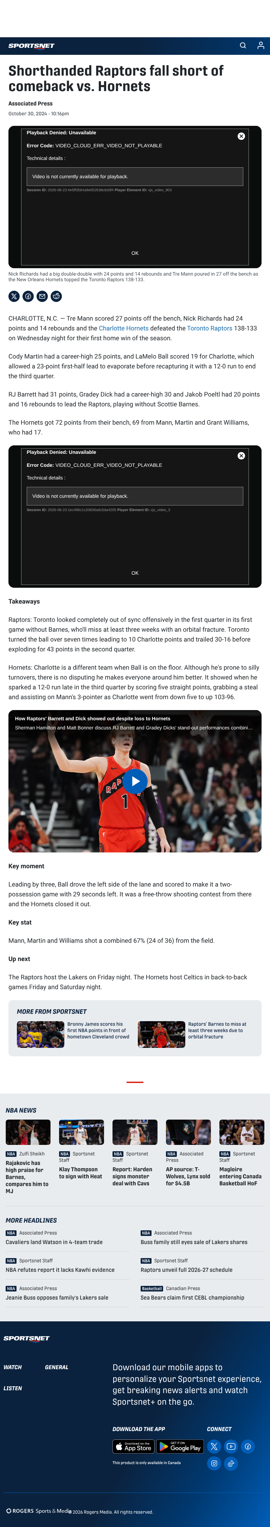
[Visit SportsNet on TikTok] (231, 1463)
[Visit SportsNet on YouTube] (231, 1446)
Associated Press (30, 103)
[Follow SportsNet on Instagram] (214, 1463)
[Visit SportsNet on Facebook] (248, 1446)
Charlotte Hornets (124, 328)
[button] (243, 46)
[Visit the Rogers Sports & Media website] (38, 1510)
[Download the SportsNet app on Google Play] (180, 1446)
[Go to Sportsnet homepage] (31, 47)
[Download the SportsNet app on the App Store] (133, 1446)
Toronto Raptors (209, 328)
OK (135, 253)
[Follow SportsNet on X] (214, 1446)
